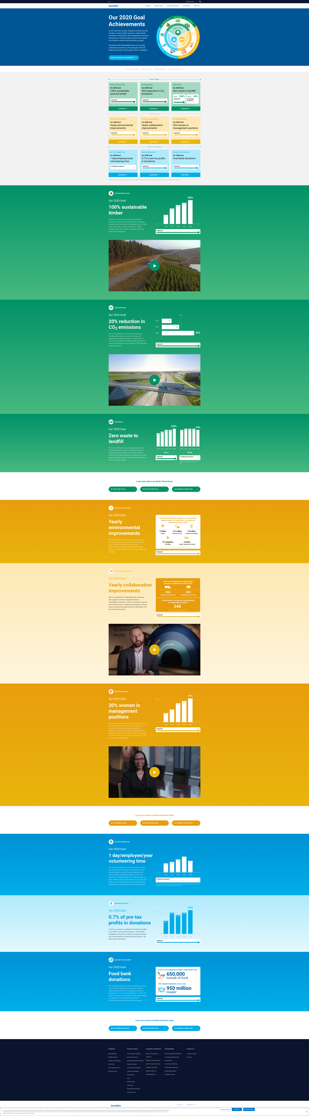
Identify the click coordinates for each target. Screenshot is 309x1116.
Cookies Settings (225, 1109)
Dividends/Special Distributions (135, 1060)
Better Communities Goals (175, 69)
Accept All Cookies (249, 1109)
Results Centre (131, 1081)
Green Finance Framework (134, 1067)
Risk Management (150, 1074)
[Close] (306, 1112)
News (128, 1078)
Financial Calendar (132, 1064)
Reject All (236, 1109)
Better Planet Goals (146, 69)
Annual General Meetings (134, 1053)
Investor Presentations (133, 1071)
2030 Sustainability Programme (173, 1053)
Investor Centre (132, 1049)
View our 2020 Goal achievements (122, 57)
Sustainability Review (170, 1071)
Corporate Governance (153, 1049)
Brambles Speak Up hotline (153, 1060)
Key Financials (131, 1074)
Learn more (122, 108)
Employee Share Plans (152, 1067)
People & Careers (112, 1071)
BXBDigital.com (191, 1104)
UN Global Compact (170, 1074)
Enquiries (189, 1057)
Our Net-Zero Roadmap (171, 1064)
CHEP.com (179, 1104)
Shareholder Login (190, 1)
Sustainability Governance (172, 1067)
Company (111, 1049)
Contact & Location (192, 1053)
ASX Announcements (132, 1057)
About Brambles (112, 1053)
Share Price (130, 1085)
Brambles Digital (112, 1057)
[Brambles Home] (113, 5)
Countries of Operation (114, 1060)
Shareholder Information (133, 1089)
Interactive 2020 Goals (151, 489)
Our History (111, 1064)
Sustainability (169, 1049)
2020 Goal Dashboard (132, 69)
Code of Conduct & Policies (153, 1064)
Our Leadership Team (114, 1067)
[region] (154, 1112)
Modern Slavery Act (151, 1071)
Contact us (190, 1049)
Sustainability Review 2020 (183, 489)
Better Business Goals (160, 69)
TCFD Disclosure (131, 1092)
